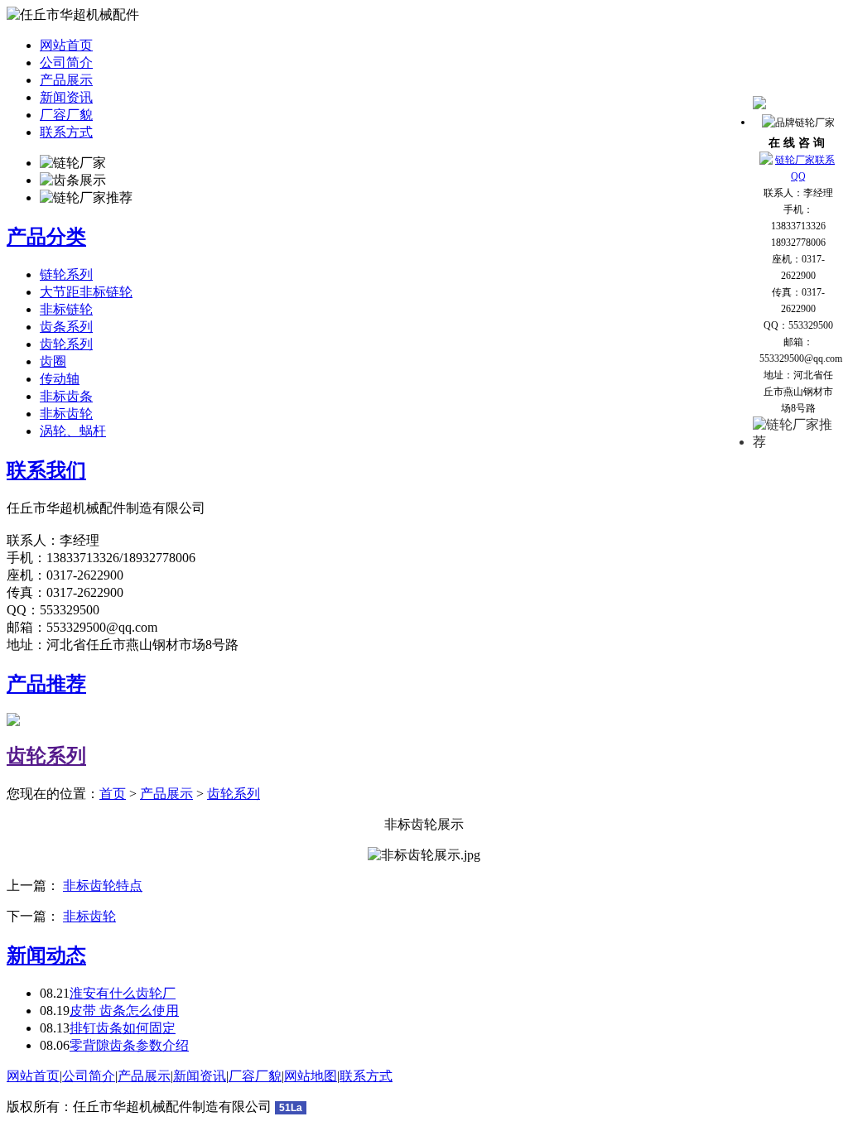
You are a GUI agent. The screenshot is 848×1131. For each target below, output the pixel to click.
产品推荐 (46, 684)
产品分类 (46, 237)
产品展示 (66, 80)
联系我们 (46, 470)
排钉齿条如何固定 (123, 1028)
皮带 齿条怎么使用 (124, 1010)
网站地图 (310, 1076)
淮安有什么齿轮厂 (123, 993)
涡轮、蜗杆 (73, 431)
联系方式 (66, 132)
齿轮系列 (66, 344)
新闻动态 (46, 955)
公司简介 (66, 62)
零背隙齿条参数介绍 (129, 1045)
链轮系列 (66, 274)
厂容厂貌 (66, 115)
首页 (112, 794)
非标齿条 (66, 396)
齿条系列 (66, 327)
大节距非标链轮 (86, 292)
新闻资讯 (66, 97)
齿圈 (53, 361)
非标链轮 (66, 309)
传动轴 (60, 379)
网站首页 (66, 45)
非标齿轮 (66, 414)
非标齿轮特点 (102, 885)
